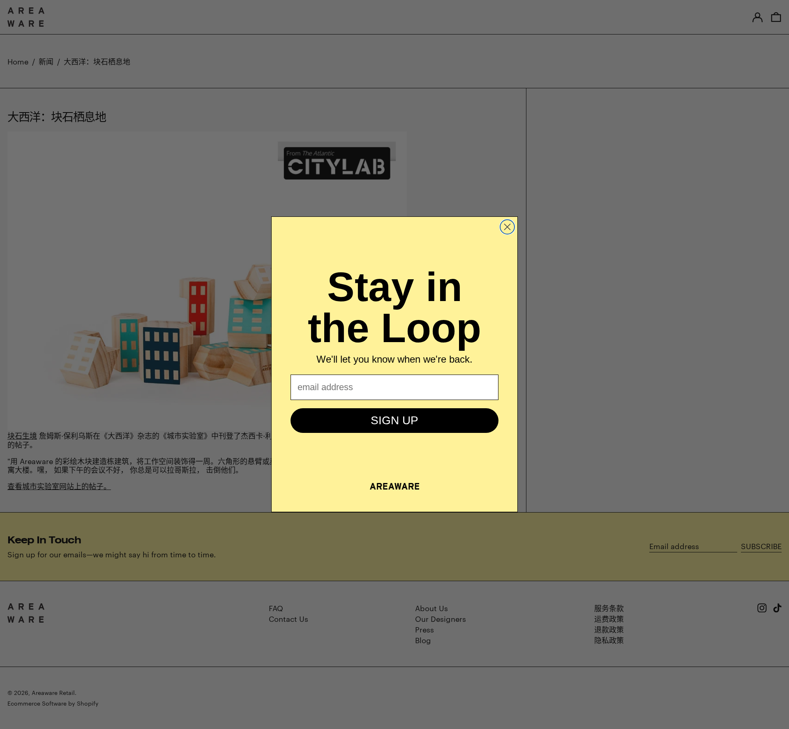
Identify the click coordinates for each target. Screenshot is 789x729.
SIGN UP (394, 420)
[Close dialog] (507, 227)
